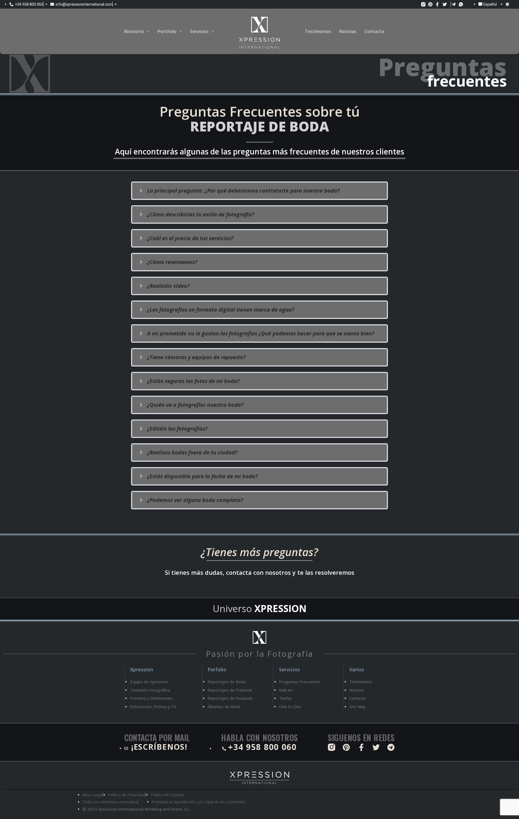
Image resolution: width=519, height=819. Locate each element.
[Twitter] (444, 4)
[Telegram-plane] (453, 4)
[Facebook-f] (437, 4)
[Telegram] (391, 747)
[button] (259, 190)
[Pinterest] (430, 4)
